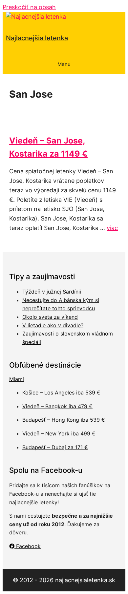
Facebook (27, 546)
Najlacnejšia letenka (37, 38)
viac (112, 227)
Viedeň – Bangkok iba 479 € (57, 406)
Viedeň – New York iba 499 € (59, 433)
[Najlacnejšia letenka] (36, 16)
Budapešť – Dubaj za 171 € (55, 447)
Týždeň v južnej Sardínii (51, 291)
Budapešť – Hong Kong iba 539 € (63, 419)
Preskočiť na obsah (29, 7)
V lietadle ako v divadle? (52, 325)
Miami (16, 379)
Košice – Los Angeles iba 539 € (61, 392)
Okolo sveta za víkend (50, 317)
